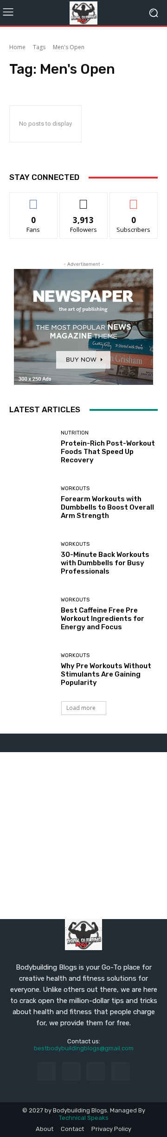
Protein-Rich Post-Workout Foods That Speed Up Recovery (108, 451)
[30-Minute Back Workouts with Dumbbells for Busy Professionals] (31, 558)
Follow (84, 199)
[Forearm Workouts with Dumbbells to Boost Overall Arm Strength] (31, 502)
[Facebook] (47, 1071)
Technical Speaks (84, 1117)
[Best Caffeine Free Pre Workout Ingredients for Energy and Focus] (31, 614)
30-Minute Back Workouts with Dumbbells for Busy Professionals (105, 562)
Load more (81, 708)
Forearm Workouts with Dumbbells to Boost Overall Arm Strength (107, 507)
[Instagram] (71, 1071)
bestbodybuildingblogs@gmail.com (84, 1048)
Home (17, 47)
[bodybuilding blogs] (83, 13)
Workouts (75, 488)
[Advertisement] (83, 835)
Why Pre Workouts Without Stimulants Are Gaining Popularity (106, 674)
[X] (120, 1071)
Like (33, 199)
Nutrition (75, 432)
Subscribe (133, 199)
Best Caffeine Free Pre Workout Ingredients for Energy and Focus (102, 618)
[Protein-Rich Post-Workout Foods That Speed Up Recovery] (31, 447)
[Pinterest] (96, 1071)
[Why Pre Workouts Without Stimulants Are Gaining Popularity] (31, 669)
